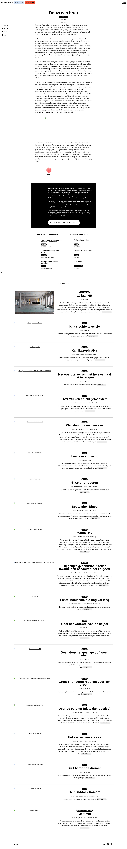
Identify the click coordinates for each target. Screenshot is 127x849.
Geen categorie (84, 292)
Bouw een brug (63, 13)
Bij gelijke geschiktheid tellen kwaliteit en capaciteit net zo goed (84, 567)
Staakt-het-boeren (84, 482)
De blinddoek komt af (84, 792)
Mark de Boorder (86, 688)
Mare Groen (79, 741)
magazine (19, 2)
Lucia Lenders (94, 403)
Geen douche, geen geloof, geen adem (84, 654)
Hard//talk (84, 563)
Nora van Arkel (86, 460)
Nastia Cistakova (93, 796)
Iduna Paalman (79, 712)
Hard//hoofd (7, 2)
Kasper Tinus (94, 573)
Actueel (84, 347)
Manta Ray (84, 533)
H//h (16, 844)
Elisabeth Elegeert (79, 403)
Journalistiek (63, 17)
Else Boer (86, 628)
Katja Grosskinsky (93, 486)
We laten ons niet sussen (84, 425)
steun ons (30, 2)
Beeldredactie (80, 354)
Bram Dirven (92, 510)
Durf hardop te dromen (84, 768)
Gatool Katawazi (80, 573)
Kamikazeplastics (85, 350)
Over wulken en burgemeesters (84, 399)
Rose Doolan (86, 772)
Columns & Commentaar (84, 810)
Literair (85, 323)
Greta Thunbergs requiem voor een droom (85, 683)
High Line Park (80, 154)
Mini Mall (70, 147)
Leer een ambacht (84, 456)
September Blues (84, 506)
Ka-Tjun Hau (93, 429)
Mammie (84, 814)
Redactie (86, 330)
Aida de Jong (93, 354)
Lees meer (105, 312)
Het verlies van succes (84, 737)
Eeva (65, 19)
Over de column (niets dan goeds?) (85, 708)
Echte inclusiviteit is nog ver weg (84, 600)
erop (36, 161)
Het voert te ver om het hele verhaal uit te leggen (84, 376)
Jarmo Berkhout (80, 429)
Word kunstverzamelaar (62, 223)
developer (86, 299)
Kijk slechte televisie (84, 326)
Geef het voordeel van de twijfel (84, 624)
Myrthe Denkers (92, 817)
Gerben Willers (76, 604)
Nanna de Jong (91, 537)
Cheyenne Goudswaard (93, 604)
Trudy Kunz (80, 510)
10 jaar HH (84, 295)
